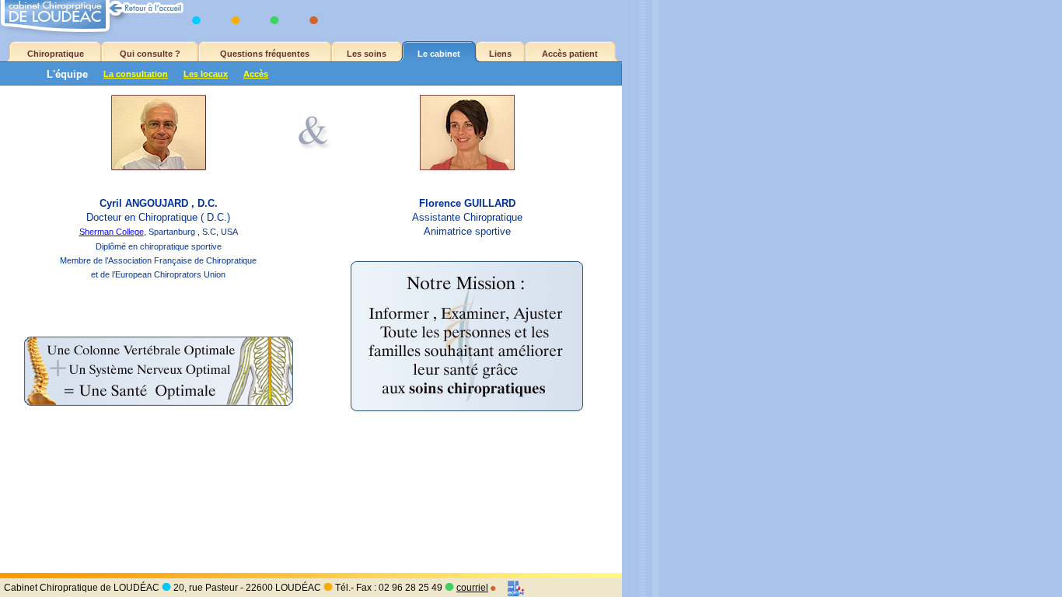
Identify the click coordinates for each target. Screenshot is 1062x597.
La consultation (135, 74)
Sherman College (111, 231)
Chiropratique (55, 53)
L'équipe (67, 74)
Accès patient (570, 53)
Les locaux (205, 74)
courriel (472, 587)
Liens (500, 53)
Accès (255, 74)
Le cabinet (438, 53)
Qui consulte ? (150, 53)
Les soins (366, 53)
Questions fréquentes (264, 53)
